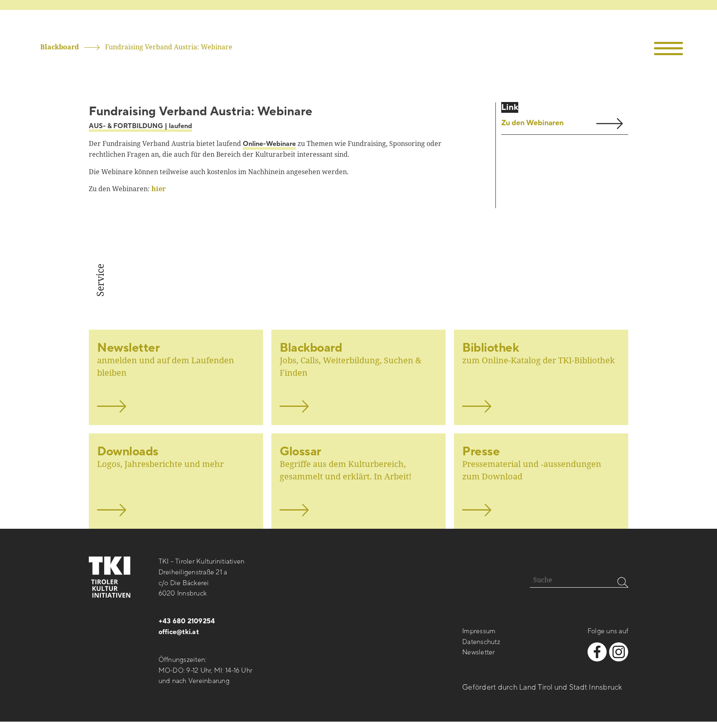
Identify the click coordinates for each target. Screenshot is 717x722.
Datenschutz (481, 642)
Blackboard (59, 46)
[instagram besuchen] (618, 651)
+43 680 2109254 (187, 621)
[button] (668, 48)
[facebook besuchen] (597, 651)
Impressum (478, 631)
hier (158, 188)
